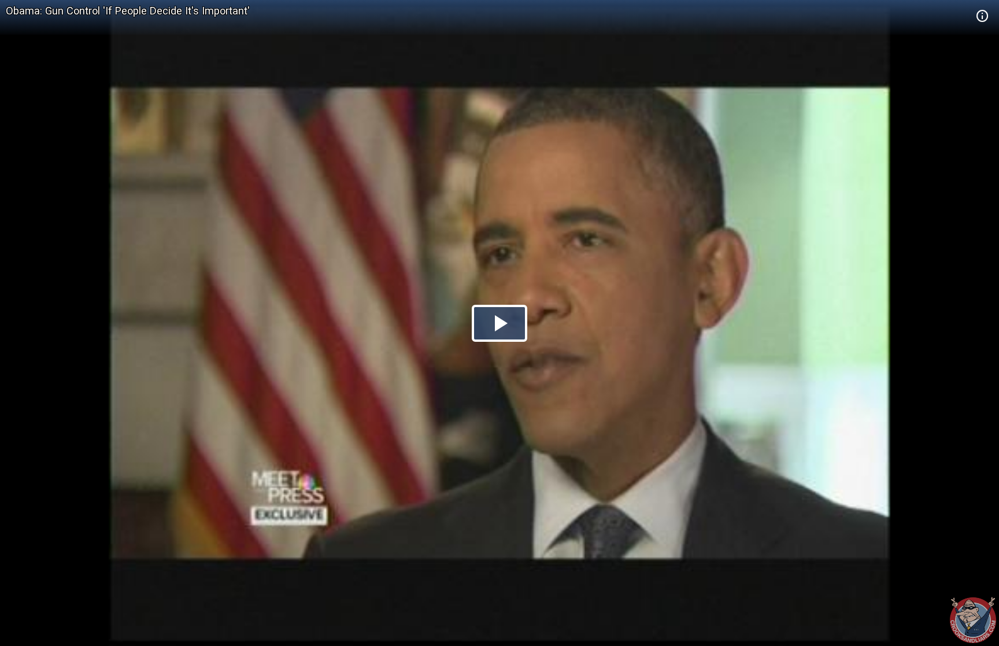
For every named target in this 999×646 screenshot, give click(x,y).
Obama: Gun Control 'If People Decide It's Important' (128, 11)
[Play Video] (499, 323)
